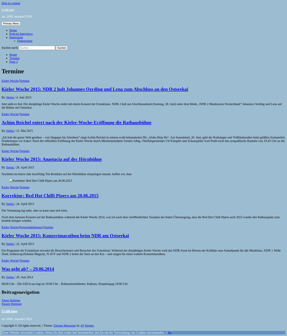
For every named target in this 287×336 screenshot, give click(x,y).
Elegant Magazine (64, 325)
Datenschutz (24, 41)
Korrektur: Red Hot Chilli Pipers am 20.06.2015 (50, 195)
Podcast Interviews (21, 33)
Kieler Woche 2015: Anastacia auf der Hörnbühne (52, 159)
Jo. (170, 332)
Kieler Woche (10, 80)
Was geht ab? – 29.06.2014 (28, 268)
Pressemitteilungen (30, 227)
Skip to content (11, 3)
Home (13, 30)
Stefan (10, 97)
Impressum (16, 37)
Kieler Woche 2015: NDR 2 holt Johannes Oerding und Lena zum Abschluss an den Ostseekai (95, 89)
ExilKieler (8, 10)
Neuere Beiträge (12, 304)
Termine (24, 80)
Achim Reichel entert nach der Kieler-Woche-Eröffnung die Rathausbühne (77, 122)
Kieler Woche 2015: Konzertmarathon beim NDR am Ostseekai (65, 235)
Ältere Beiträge (11, 300)
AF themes (87, 325)
